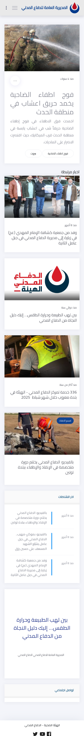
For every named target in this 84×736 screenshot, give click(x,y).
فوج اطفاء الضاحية (58, 153)
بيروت (33, 153)
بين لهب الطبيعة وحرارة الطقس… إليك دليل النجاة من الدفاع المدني (42, 628)
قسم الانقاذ (65, 420)
